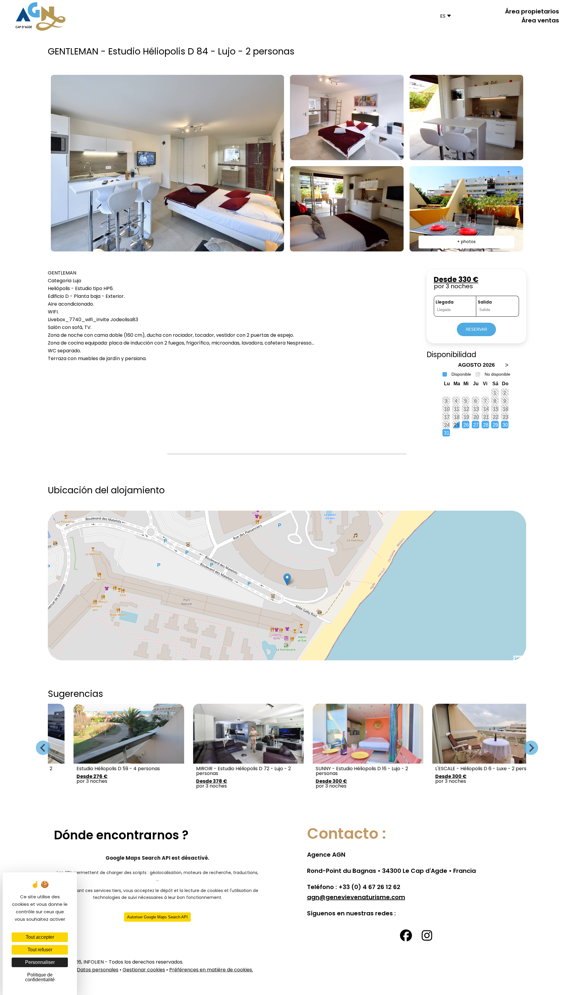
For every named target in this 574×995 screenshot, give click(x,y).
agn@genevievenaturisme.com (356, 898)
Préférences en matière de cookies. (211, 970)
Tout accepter (40, 937)
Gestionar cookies (144, 970)
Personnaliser (40, 962)
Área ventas (540, 20)
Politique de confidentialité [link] (40, 977)
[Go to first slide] (531, 748)
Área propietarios (532, 11)
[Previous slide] (43, 748)
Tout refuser (40, 949)
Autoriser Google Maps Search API (157, 917)
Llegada (445, 302)
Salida (485, 302)
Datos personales (97, 970)
